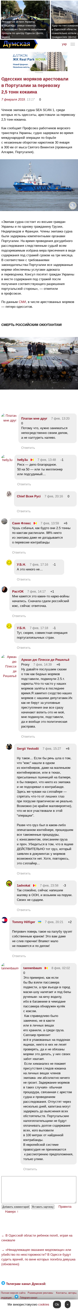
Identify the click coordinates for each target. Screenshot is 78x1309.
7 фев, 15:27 (52, 748)
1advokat (23, 885)
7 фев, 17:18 (39, 628)
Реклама (39, 72)
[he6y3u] (6, 460)
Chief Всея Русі (29, 496)
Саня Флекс (21, 523)
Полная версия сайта (13, 1292)
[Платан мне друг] (8, 420)
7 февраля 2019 (13, 99)
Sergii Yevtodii (28, 748)
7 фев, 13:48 (46, 460)
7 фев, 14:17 (36, 591)
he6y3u (22, 460)
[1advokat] (9, 885)
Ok (57, 1304)
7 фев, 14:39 (42, 664)
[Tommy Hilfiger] (4, 922)
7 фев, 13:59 (50, 523)
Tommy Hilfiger (23, 922)
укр (64, 44)
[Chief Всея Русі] (9, 496)
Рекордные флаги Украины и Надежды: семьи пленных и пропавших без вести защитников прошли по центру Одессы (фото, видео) (24, 29)
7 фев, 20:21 (54, 922)
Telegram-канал (28, 1297)
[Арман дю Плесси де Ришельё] (8, 676)
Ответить (28, 448)
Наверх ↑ (12, 1211)
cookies (43, 1304)
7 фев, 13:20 (60, 418)
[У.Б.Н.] (9, 564)
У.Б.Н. (21, 564)
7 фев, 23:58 (49, 885)
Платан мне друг (34, 418)
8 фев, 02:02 (60, 968)
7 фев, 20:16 (53, 496)
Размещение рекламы (40, 1292)
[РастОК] (4, 591)
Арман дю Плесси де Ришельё (45, 660)
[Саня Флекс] (4, 523)
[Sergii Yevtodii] (9, 748)
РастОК (17, 591)
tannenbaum (32, 968)
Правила (64, 1206)
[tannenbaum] (10, 968)
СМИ (22, 302)
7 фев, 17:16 (39, 564)
